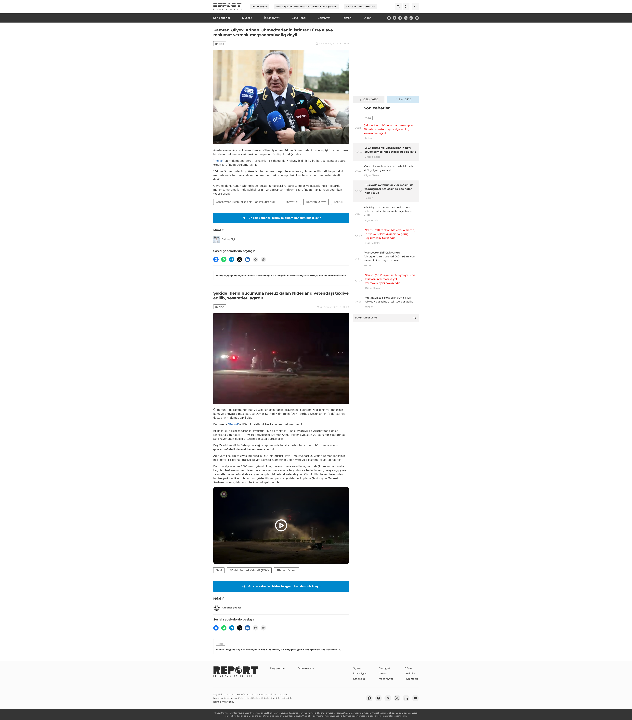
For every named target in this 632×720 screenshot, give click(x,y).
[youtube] (417, 18)
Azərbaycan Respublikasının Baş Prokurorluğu (246, 201)
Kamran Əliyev (316, 201)
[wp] (223, 259)
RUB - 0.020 (371, 99)
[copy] (263, 259)
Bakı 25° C (405, 99)
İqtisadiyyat (360, 673)
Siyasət (357, 668)
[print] (255, 259)
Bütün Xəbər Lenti (366, 317)
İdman (383, 673)
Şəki (219, 570)
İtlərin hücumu (286, 570)
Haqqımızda (277, 668)
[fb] (389, 18)
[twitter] (406, 18)
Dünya (408, 668)
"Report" (218, 160)
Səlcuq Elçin (229, 239)
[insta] (394, 18)
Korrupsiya (341, 201)
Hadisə (219, 44)
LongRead (359, 678)
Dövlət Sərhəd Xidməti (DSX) (249, 570)
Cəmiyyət (384, 668)
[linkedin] (411, 18)
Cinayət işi (291, 201)
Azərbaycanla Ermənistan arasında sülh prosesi (306, 6)
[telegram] (400, 18)
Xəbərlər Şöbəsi (231, 607)
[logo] (227, 6)
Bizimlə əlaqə (306, 668)
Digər (367, 17)
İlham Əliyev (260, 6)
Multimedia (411, 678)
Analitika (410, 673)
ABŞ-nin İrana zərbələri (361, 6)
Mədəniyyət (386, 678)
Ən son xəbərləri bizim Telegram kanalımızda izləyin (284, 217)
